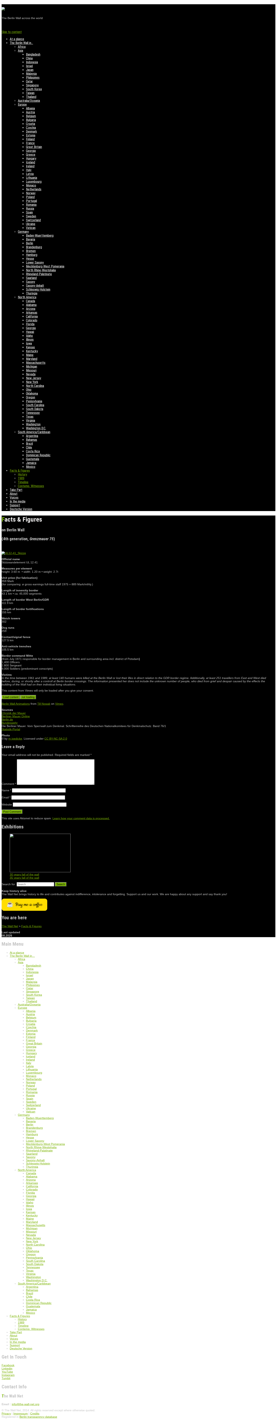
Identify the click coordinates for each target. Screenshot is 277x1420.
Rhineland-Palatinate (39, 274)
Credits (34, 1413)
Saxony (30, 282)
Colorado (31, 320)
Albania (30, 108)
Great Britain (34, 147)
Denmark (31, 131)
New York (32, 382)
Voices (14, 497)
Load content (10, 697)
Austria (30, 112)
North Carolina (35, 386)
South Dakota (34, 409)
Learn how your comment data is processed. (81, 818)
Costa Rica (33, 451)
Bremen (31, 251)
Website (7, 804)
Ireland (30, 166)
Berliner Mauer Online (16, 716)
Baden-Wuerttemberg (40, 235)
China (29, 58)
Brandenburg (34, 247)
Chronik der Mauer (14, 713)
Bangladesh (33, 54)
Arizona (30, 309)
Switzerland (33, 220)
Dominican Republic (38, 455)
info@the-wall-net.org (25, 1404)
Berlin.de (7, 719)
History (22, 474)
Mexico (30, 467)
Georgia (31, 151)
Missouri (31, 370)
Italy (28, 170)
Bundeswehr (10, 722)
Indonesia (32, 62)
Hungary (31, 158)
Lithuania (31, 178)
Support (15, 505)
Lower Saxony (35, 262)
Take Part (16, 490)
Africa (22, 47)
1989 (21, 478)
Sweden (31, 216)
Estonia (30, 135)
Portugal (31, 201)
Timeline (23, 482)
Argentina (32, 436)
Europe (22, 104)
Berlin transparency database (38, 1416)
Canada (30, 301)
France (30, 143)
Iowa (29, 343)
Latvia (30, 174)
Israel (29, 66)
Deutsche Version (21, 509)
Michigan (31, 366)
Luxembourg (34, 182)
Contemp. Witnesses (31, 486)
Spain (29, 212)
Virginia (30, 420)
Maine (29, 355)
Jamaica (31, 463)
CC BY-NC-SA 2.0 (55, 738)
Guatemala (32, 459)
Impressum (20, 1413)
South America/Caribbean (34, 432)
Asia (20, 51)
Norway (30, 193)
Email (6, 797)
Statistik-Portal (11, 729)
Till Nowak (43, 703)
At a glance (17, 39)
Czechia (31, 128)
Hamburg (31, 255)
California (32, 316)
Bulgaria (31, 120)
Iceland (30, 162)
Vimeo (59, 703)
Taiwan (30, 93)
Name (6, 790)
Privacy (6, 1413)
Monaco (31, 185)
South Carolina (35, 405)
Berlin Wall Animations (16, 703)
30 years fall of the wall (24, 874)
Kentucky (32, 351)
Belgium (31, 116)
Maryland (31, 359)
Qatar (29, 81)
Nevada (30, 374)
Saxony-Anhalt (35, 286)
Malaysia (31, 74)
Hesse (30, 259)
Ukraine (30, 224)
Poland (30, 197)
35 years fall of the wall (24, 877)
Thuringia (31, 293)
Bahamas (31, 440)
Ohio (28, 390)
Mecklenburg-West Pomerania (45, 266)
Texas (29, 417)
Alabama (31, 305)
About (13, 494)
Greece (30, 155)
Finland (30, 139)
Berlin (29, 243)
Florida (30, 324)
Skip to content (12, 32)
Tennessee (33, 413)
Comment (9, 783)
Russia (30, 209)
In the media (17, 501)
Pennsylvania (34, 401)
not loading (28, 697)
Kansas (30, 347)
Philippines (33, 77)
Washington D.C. (36, 428)
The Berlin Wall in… (21, 43)
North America (27, 297)
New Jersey (33, 378)
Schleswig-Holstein (38, 289)
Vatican (30, 228)
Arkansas (31, 313)
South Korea (34, 89)
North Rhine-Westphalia (41, 270)
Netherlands (33, 189)
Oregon (30, 397)
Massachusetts (35, 363)
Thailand (31, 97)
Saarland (31, 278)
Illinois (30, 340)
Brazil (29, 444)
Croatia (30, 124)
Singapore (32, 85)
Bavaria (30, 239)
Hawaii (30, 332)
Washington (33, 424)
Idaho (29, 336)
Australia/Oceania (29, 101)
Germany (23, 232)
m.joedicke (15, 738)
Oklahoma (32, 393)
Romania (31, 205)
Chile (29, 447)
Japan (29, 70)
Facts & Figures (20, 471)
